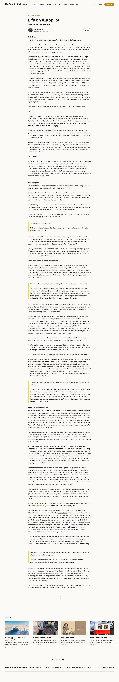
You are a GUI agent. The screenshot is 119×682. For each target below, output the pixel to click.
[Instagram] (66, 659)
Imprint (71, 4)
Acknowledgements (78, 667)
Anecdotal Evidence (34, 16)
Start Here (34, 4)
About (32, 667)
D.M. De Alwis (38, 29)
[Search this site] (94, 4)
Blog (55, 4)
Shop (89, 667)
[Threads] (56, 659)
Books (42, 4)
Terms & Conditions (58, 667)
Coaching (46, 667)
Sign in (100, 4)
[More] (77, 4)
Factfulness (83, 166)
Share (87, 30)
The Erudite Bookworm (16, 4)
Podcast (48, 4)
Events (38, 667)
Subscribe (109, 4)
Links (68, 667)
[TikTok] (59, 659)
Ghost (112, 667)
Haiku (65, 4)
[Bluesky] (52, 659)
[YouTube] (63, 659)
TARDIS (33, 209)
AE (60, 4)
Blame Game (62, 513)
